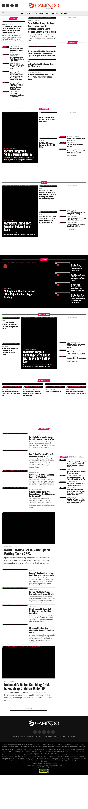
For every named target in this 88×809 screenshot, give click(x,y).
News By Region (39, 737)
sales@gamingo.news (51, 763)
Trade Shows (63, 13)
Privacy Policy (71, 737)
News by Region (39, 13)
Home (22, 13)
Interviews (54, 13)
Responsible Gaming (59, 737)
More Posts (28, 708)
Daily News (29, 13)
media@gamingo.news (55, 765)
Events (47, 13)
